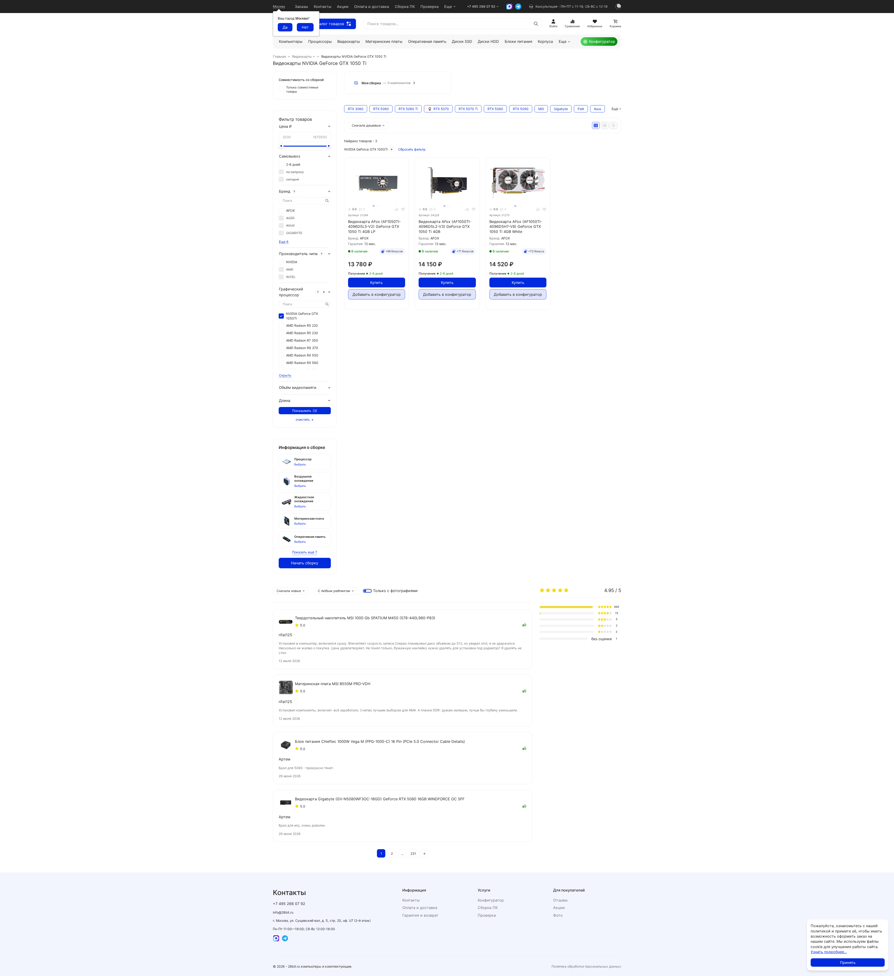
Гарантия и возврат (420, 915)
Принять (848, 962)
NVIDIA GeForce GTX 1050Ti (366, 149)
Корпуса (545, 41)
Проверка (429, 6)
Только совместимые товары (302, 89)
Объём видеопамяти (297, 387)
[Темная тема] (618, 6)
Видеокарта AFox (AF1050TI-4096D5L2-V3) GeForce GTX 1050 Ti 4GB (445, 226)
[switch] (367, 590)
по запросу (295, 172)
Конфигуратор (602, 41)
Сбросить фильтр (412, 149)
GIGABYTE (294, 233)
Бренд (284, 191)
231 (413, 853)
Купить (376, 282)
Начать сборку (304, 563)
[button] (397, 82)
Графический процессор (291, 292)
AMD (289, 269)
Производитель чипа (298, 253)
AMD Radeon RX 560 (302, 363)
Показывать (304, 411)
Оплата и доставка (371, 6)
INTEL (290, 277)
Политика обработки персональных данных (586, 966)
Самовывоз (289, 156)
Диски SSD (462, 41)
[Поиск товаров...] (536, 23)
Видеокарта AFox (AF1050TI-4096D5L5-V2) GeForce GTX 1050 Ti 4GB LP (374, 226)
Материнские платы (384, 41)
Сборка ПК (405, 6)
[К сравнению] (396, 209)
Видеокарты (348, 41)
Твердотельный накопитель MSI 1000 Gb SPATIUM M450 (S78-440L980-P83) (365, 618)
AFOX (290, 210)
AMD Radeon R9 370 (302, 348)
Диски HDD (488, 41)
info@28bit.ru (283, 912)
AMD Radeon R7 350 (302, 340)
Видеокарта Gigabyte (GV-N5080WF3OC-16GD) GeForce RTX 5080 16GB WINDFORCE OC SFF (379, 799)
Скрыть (285, 375)
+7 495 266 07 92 (481, 6)
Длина (284, 400)
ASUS (290, 225)
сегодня (292, 179)
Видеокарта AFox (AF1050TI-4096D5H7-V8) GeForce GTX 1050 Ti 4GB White (515, 226)
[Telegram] (518, 6)
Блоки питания (518, 41)
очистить (303, 420)
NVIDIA (291, 262)
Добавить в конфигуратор (376, 294)
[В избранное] (403, 209)
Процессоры (320, 41)
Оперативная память (427, 41)
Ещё (615, 109)
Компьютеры (290, 41)
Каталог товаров (328, 23)
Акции (343, 6)
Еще (448, 6)
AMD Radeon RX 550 (302, 355)
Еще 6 (283, 242)
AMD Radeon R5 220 (302, 325)
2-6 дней (293, 164)
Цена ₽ (285, 126)
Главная (279, 56)
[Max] (509, 6)
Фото (558, 915)
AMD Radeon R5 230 (302, 333)
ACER (290, 218)
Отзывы (560, 900)
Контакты (322, 6)
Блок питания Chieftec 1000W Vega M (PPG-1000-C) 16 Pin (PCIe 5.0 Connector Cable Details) (380, 741)
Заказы (301, 6)
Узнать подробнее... (829, 951)
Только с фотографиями (395, 590)
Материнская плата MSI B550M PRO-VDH (332, 683)
